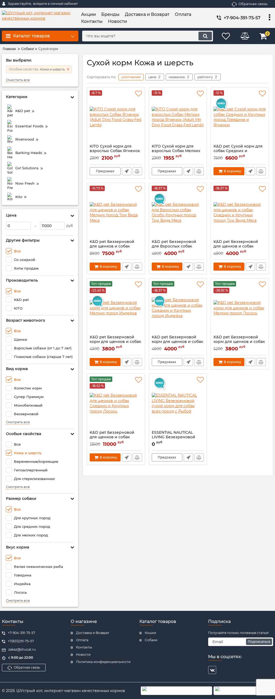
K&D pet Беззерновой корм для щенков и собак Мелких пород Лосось (239, 342)
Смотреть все (18, 422)
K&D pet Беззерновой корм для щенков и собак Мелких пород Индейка (115, 342)
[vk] (212, 670)
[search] (205, 36)
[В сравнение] (137, 171)
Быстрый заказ (126, 171)
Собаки (151, 640)
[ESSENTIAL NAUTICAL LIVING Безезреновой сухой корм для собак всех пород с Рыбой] (178, 403)
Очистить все (18, 80)
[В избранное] (138, 93)
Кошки (150, 633)
